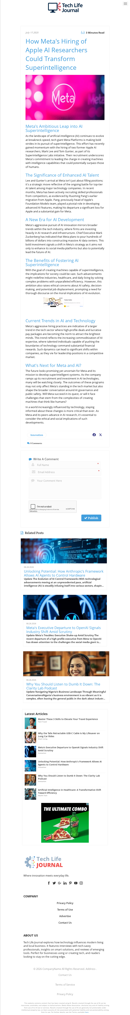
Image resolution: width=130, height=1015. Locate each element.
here (86, 1012)
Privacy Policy (65, 994)
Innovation (36, 435)
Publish (92, 518)
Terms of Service (65, 984)
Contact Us (65, 975)
